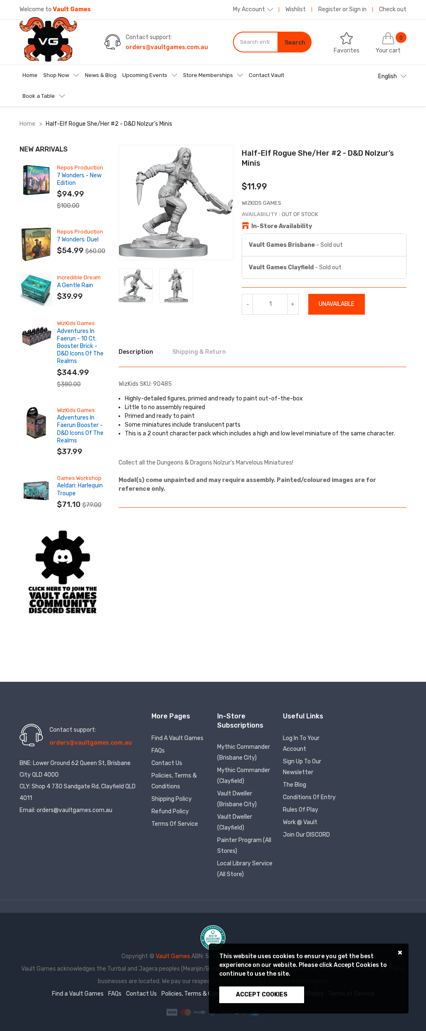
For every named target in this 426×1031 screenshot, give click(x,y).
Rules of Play (300, 809)
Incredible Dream (79, 277)
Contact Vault (266, 75)
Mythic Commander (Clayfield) (243, 776)
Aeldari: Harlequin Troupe (80, 489)
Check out (392, 9)
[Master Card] (186, 1012)
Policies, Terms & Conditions (174, 781)
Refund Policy (170, 811)
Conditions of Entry (309, 797)
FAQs (158, 750)
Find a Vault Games (177, 738)
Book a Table (38, 96)
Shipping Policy (171, 798)
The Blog (294, 784)
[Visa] (172, 1012)
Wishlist (295, 9)
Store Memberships (208, 75)
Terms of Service (174, 823)
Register (329, 9)
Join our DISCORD (306, 834)
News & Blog (100, 75)
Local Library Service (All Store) (244, 869)
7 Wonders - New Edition (79, 179)
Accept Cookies (261, 994)
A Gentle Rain (75, 285)
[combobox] (255, 42)
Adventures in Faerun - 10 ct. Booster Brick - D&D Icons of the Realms (80, 346)
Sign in (358, 9)
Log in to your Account (301, 744)
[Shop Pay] (200, 1012)
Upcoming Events (144, 75)
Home (29, 75)
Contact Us (166, 763)
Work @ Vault (300, 822)
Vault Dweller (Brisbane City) (237, 799)
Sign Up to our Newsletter (302, 767)
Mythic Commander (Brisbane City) (243, 752)
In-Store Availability (281, 226)
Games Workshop (79, 478)
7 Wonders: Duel (78, 239)
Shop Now (56, 75)
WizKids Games (76, 323)
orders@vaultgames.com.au (167, 47)
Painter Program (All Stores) (244, 846)
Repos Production (80, 167)
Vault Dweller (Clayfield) (234, 822)
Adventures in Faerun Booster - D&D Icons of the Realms (80, 429)
